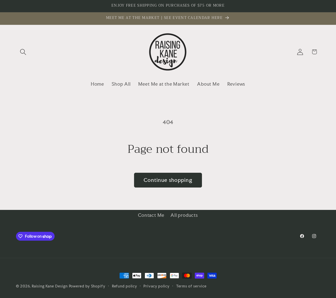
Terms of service (191, 286)
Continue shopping (168, 180)
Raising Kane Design (49, 286)
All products (184, 215)
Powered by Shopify (87, 286)
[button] (23, 52)
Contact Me (151, 215)
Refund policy (124, 286)
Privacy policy (156, 286)
